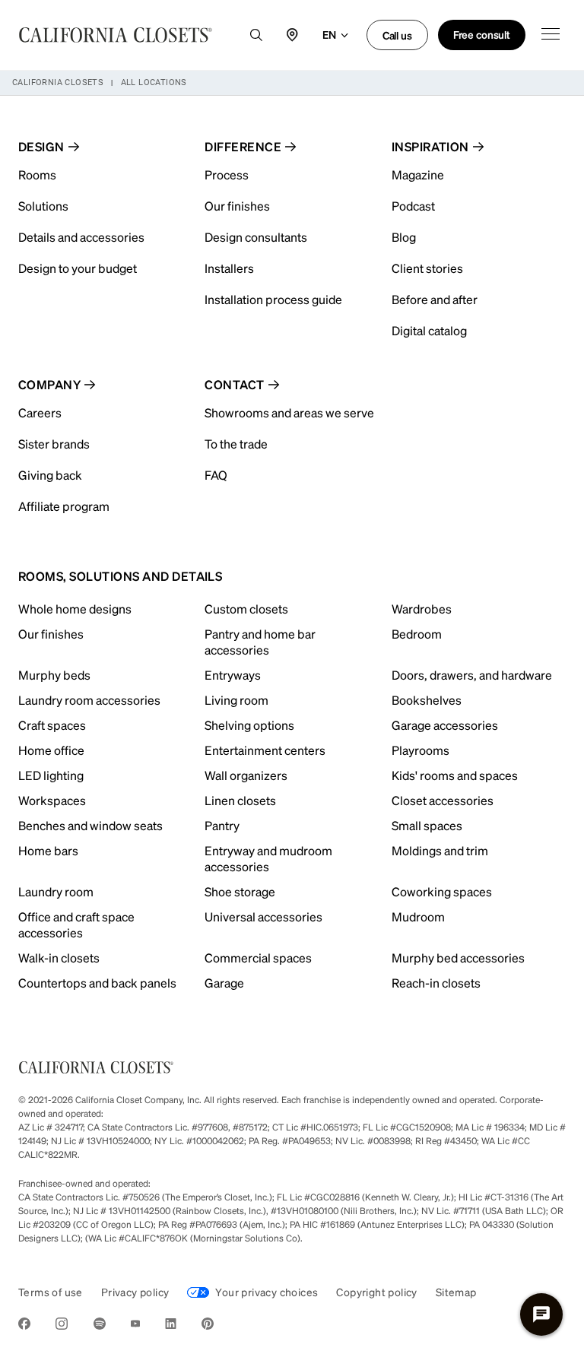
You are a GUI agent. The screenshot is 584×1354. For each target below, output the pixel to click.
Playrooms (420, 750)
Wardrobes (422, 609)
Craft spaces (52, 725)
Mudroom (418, 916)
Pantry (222, 825)
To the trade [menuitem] (236, 444)
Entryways (233, 675)
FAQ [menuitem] (216, 475)
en (329, 34)
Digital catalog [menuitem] (429, 330)
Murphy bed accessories (458, 958)
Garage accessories (445, 725)
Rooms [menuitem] (37, 174)
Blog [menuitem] (404, 237)
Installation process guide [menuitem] (273, 299)
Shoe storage (240, 891)
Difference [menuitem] (243, 146)
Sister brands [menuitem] (54, 444)
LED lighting (51, 775)
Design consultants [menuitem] (256, 237)
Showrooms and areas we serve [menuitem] (289, 412)
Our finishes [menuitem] (237, 206)
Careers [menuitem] (40, 412)
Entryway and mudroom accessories (268, 858)
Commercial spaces (258, 958)
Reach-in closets (436, 983)
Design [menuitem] (41, 146)
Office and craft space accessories (76, 924)
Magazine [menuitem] (418, 174)
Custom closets (246, 609)
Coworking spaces (442, 891)
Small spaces (427, 825)
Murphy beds (54, 675)
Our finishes (51, 634)
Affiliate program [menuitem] (64, 506)
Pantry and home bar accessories (260, 642)
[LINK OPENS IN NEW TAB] (24, 1326)
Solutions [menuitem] (43, 206)
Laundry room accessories (89, 700)
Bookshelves (427, 700)
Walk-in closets (59, 958)
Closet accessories (443, 800)
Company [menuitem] (49, 384)
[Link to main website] (115, 35)
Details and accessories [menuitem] (81, 237)
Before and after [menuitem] (435, 299)
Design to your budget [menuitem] (77, 268)
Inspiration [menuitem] (430, 146)
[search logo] (256, 35)
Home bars (48, 850)
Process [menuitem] (227, 174)
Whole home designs (75, 609)
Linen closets (240, 800)
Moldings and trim (440, 850)
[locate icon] (293, 35)
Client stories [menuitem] (427, 268)
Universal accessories (263, 916)
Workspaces (52, 800)
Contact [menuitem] (234, 384)
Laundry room (56, 891)
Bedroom (417, 634)
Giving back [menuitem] (50, 475)
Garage (224, 983)
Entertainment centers (265, 750)
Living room (236, 700)
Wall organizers (246, 775)
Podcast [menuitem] (413, 206)
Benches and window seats (90, 825)
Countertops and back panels (97, 983)
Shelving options (249, 725)
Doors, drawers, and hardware (472, 675)
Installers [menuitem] (229, 268)
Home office (51, 750)
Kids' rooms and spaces (455, 775)
